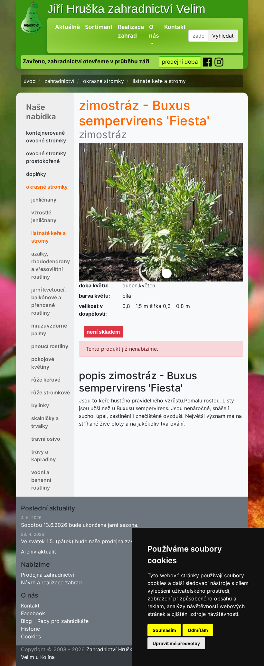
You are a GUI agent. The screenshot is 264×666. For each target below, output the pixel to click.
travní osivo (45, 439)
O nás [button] (154, 31)
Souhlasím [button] (164, 630)
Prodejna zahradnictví (47, 575)
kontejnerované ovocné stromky (46, 137)
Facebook (33, 613)
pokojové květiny (42, 363)
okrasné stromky (47, 187)
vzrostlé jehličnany (43, 216)
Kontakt (175, 26)
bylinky (40, 405)
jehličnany (43, 199)
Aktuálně (67, 26)
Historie (30, 629)
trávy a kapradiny (43, 455)
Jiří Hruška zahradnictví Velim (126, 8)
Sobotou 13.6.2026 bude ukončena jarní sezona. (79, 521)
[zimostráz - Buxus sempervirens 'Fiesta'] (161, 212)
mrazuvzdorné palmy (49, 329)
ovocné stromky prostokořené (46, 157)
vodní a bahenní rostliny (41, 480)
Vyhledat (223, 35)
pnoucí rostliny (49, 346)
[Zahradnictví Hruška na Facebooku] (208, 62)
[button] (91, 212)
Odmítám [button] (198, 630)
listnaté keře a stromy (48, 237)
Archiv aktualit (38, 551)
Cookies (31, 636)
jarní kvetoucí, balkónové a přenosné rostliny (48, 301)
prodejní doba (180, 62)
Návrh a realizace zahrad (51, 582)
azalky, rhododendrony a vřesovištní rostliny (50, 265)
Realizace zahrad (131, 31)
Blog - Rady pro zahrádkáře (55, 621)
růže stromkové (50, 392)
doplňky (36, 174)
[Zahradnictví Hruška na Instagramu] (219, 62)
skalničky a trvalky (45, 422)
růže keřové (45, 379)
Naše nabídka (41, 112)
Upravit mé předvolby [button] (176, 643)
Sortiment (99, 26)
